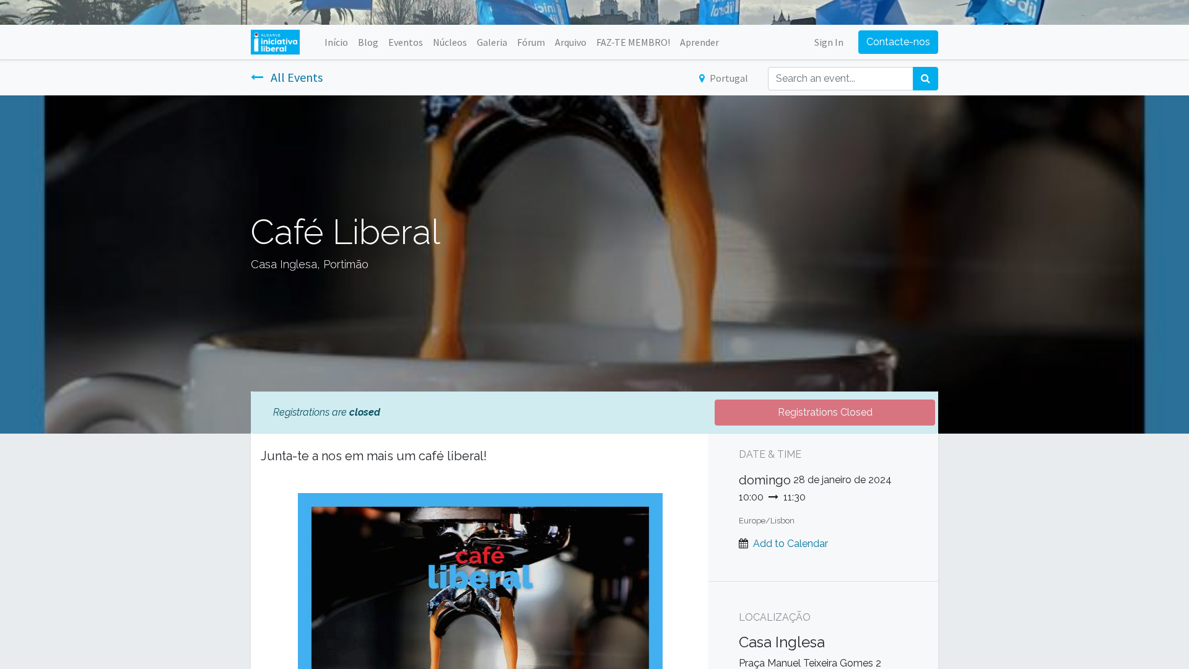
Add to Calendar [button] (790, 543)
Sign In (828, 42)
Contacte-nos (898, 42)
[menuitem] (336, 42)
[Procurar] (925, 78)
